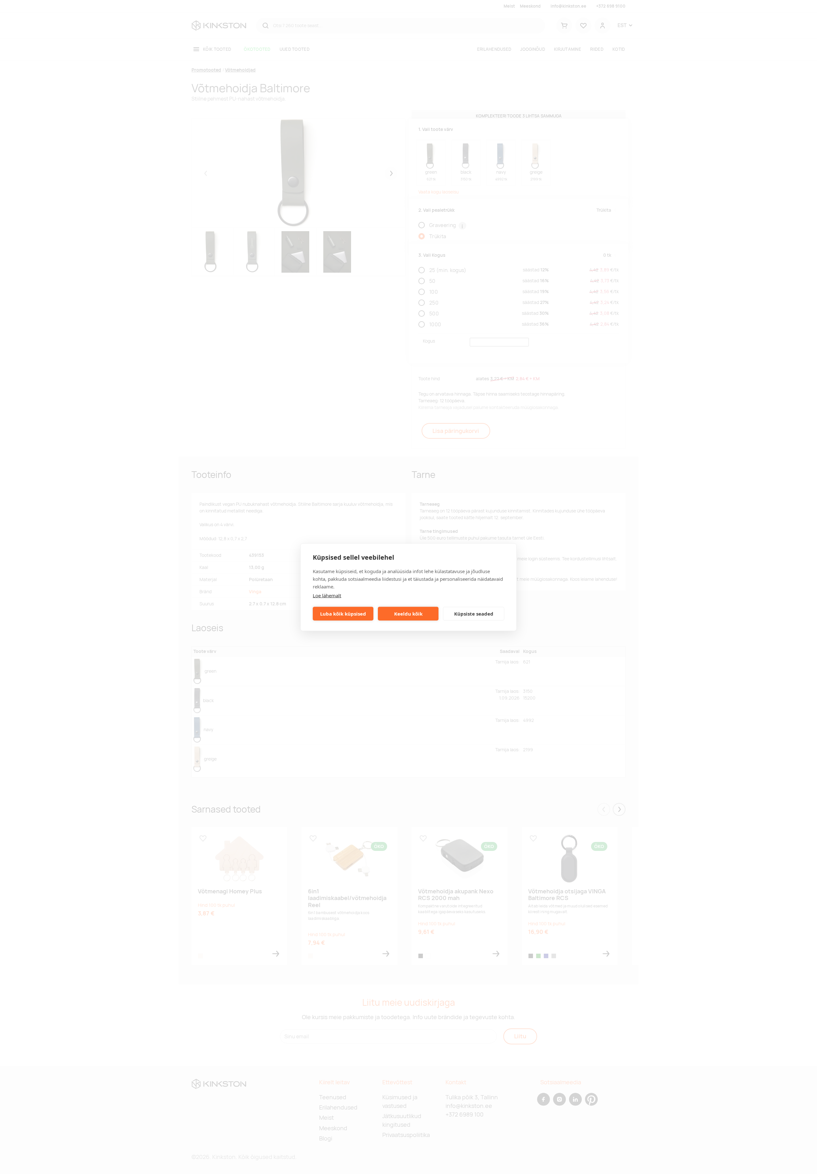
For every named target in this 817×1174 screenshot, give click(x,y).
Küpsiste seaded (473, 613)
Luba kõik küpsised (343, 613)
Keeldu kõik (408, 613)
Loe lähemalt (327, 595)
